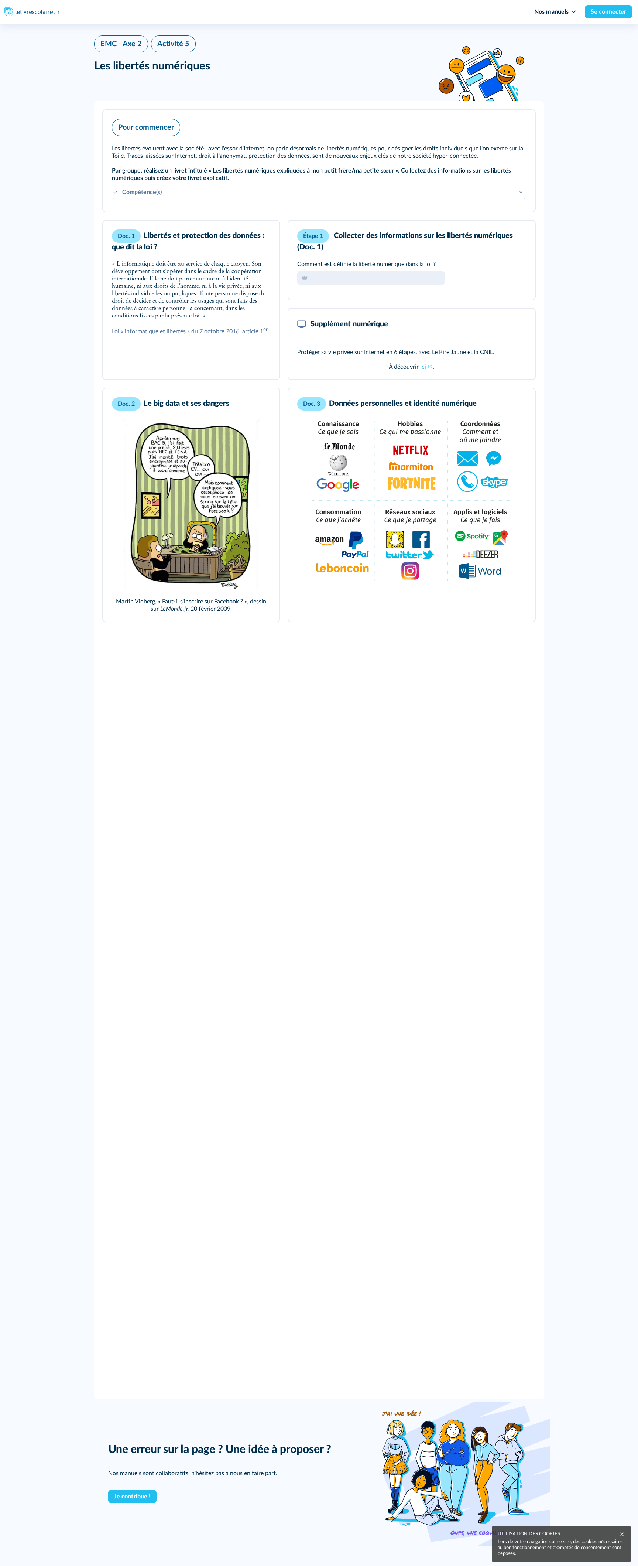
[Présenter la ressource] (518, 125)
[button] (319, 161)
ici (423, 367)
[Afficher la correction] (498, 236)
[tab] (498, 236)
